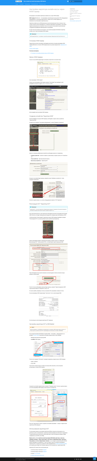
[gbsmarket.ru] (75, 459)
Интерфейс (22, 4)
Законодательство (34, 4)
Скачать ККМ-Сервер (33, 48)
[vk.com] (79, 459)
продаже (44, 449)
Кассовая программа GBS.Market (28, 458)
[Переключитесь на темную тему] (68, 1)
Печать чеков (36, 335)
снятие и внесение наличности (37, 455)
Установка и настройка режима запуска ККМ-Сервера (42, 53)
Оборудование (27, 4)
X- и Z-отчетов (37, 453)
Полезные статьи (42, 4)
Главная (17, 4)
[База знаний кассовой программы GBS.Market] (18, 1)
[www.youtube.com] (77, 459)
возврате (45, 451)
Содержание (72, 8)
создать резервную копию (61, 443)
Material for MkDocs (22, 459)
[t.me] (81, 459)
